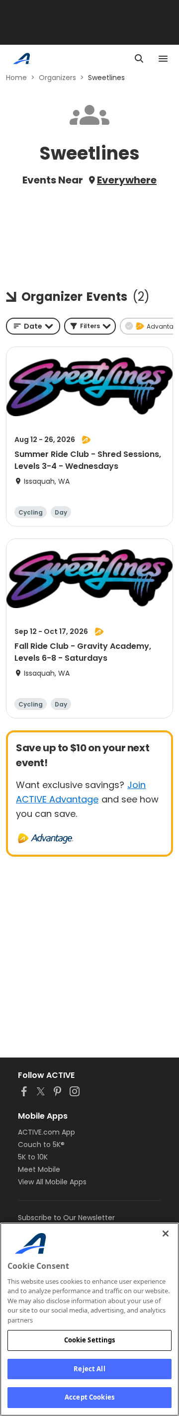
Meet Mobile (39, 1169)
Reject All (89, 1368)
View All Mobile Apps (52, 1182)
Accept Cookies (89, 1397)
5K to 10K (33, 1157)
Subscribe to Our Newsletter (66, 1218)
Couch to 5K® (41, 1145)
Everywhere (127, 180)
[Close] (166, 1233)
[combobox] (33, 326)
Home (16, 78)
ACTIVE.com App (46, 1132)
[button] (90, 326)
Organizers (57, 78)
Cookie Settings (89, 1339)
